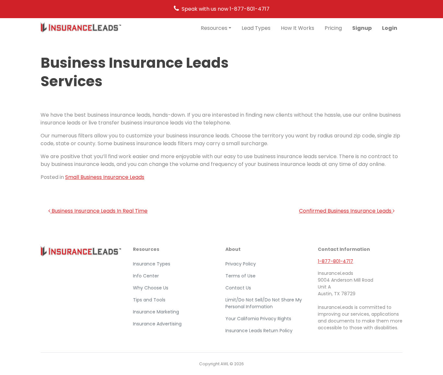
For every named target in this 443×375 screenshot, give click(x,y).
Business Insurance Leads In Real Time (99, 211)
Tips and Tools (149, 300)
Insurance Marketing (156, 312)
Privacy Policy (240, 264)
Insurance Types (151, 264)
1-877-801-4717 (335, 261)
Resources (214, 28)
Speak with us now (225, 9)
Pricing (333, 28)
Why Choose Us (150, 288)
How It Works (297, 28)
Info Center (146, 276)
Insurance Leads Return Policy (259, 330)
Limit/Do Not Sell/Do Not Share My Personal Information (263, 303)
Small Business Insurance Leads (104, 177)
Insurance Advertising (157, 324)
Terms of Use (240, 276)
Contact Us (238, 288)
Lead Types (256, 28)
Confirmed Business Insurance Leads (346, 211)
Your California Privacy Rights (258, 318)
